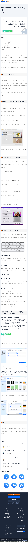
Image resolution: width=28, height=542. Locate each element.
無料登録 (14, 501)
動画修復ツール (7, 516)
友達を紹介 (7, 534)
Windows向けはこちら (6, 335)
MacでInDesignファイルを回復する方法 (11, 463)
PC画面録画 (21, 519)
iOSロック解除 (20, 520)
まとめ (3, 49)
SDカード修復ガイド (7, 510)
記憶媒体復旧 (21, 510)
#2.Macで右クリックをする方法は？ (7, 41)
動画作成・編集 (20, 517)
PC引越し (20, 516)
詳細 (21, 541)
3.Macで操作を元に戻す (5, 45)
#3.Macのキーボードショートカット (7, 42)
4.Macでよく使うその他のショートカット (7, 46)
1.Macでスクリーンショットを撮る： (6, 43)
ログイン (17, 502)
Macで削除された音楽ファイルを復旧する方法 (13, 444)
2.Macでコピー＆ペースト (5, 44)
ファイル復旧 (21, 511)
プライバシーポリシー (13, 539)
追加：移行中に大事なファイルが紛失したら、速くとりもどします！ (11, 47)
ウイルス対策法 (7, 514)
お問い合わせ (21, 539)
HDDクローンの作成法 (7, 517)
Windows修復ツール (7, 511)
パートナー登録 (7, 528)
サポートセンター (7, 531)
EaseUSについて (7, 525)
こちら (20, 503)
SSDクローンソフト (7, 519)
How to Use (20, 508)
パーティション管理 (20, 513)
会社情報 (7, 527)
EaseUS (5, 1)
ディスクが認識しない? (7, 513)
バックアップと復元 (20, 514)
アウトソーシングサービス (7, 533)
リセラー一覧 (7, 530)
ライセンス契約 (18, 539)
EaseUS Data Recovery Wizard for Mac (7, 48)
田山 (7, 12)
